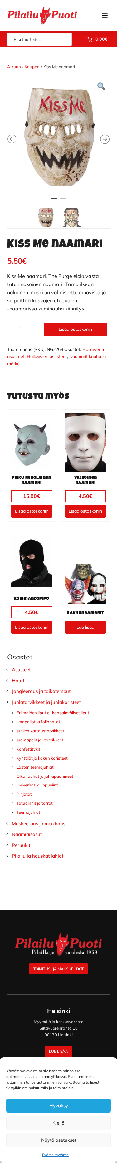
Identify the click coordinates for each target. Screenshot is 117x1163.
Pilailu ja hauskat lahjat (37, 856)
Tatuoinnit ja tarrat (35, 803)
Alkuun (14, 66)
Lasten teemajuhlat (35, 767)
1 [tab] (54, 201)
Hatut (18, 681)
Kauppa (32, 66)
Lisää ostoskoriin (75, 329)
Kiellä (58, 1123)
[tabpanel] (58, 136)
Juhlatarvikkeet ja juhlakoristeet (46, 702)
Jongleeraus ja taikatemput (41, 691)
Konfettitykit (28, 748)
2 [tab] (63, 201)
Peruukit (21, 845)
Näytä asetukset (58, 1140)
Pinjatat (24, 794)
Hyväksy (58, 1106)
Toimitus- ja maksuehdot (58, 968)
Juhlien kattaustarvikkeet (40, 730)
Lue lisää (85, 627)
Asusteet (21, 670)
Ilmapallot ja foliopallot (38, 721)
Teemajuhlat (28, 812)
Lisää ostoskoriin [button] (31, 511)
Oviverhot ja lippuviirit (37, 784)
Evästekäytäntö (55, 1154)
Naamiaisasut (27, 834)
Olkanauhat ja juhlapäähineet (45, 776)
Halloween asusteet (47, 356)
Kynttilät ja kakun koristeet (42, 758)
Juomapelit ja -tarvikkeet (40, 739)
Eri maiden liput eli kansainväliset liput (53, 712)
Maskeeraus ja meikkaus (38, 824)
